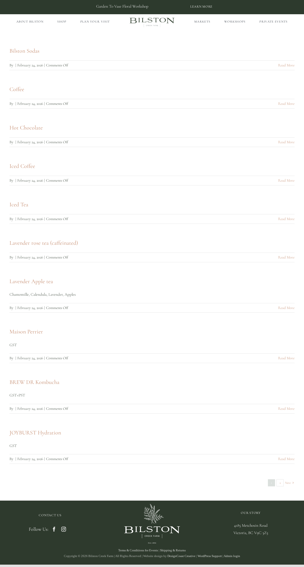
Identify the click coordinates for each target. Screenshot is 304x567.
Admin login (232, 556)
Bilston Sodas (24, 50)
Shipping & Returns (173, 550)
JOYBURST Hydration (35, 432)
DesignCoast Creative (181, 556)
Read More (286, 65)
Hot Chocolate (26, 127)
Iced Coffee (22, 166)
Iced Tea (19, 204)
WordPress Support (210, 556)
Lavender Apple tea (31, 281)
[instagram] (63, 529)
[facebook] (54, 529)
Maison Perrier (26, 331)
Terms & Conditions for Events (138, 550)
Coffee (17, 89)
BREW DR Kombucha (34, 382)
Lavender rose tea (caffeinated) (44, 243)
